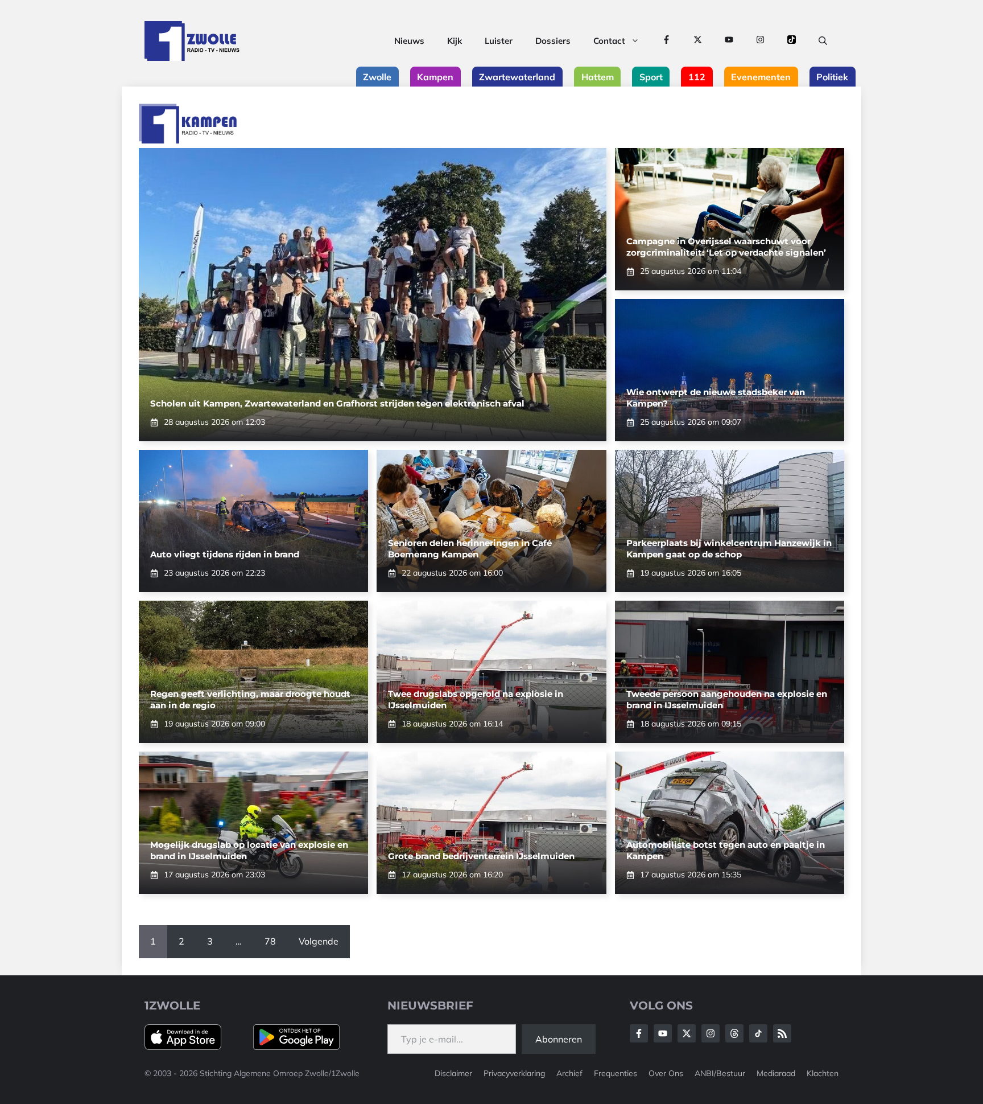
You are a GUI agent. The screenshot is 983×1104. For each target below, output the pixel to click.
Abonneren (558, 1039)
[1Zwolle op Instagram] (760, 41)
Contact (609, 40)
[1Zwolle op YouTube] (729, 41)
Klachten (823, 1073)
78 (270, 941)
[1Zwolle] (191, 41)
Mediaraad (776, 1073)
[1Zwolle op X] (697, 41)
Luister (499, 40)
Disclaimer (453, 1073)
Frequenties (615, 1073)
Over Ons (666, 1073)
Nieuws (409, 40)
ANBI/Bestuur (720, 1073)
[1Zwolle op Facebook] (666, 41)
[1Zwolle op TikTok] (791, 41)
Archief (569, 1073)
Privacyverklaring (514, 1073)
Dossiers (553, 40)
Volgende (318, 941)
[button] (823, 41)
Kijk (454, 40)
